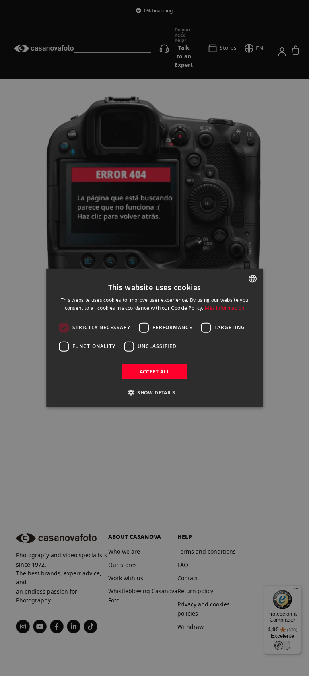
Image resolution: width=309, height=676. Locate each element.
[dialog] (154, 338)
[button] (154, 392)
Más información (225, 308)
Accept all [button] (155, 371)
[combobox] (253, 279)
